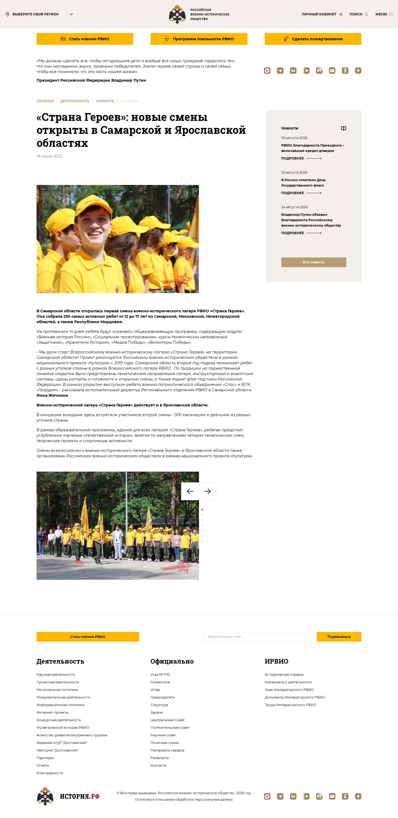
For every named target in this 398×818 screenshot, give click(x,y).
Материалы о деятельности (288, 682)
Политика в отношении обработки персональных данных (184, 799)
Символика (160, 682)
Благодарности (50, 773)
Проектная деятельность (58, 682)
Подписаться (339, 637)
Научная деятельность (56, 675)
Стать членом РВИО (87, 637)
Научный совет (163, 735)
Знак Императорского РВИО (289, 690)
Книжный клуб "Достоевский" (62, 743)
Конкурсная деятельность (59, 720)
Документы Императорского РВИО (295, 697)
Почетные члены (165, 743)
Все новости (314, 262)
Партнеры (45, 758)
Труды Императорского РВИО (290, 705)
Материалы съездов (167, 750)
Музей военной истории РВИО (63, 728)
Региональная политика (57, 690)
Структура (159, 705)
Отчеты (43, 765)
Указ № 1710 (160, 675)
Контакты (159, 765)
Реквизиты (160, 758)
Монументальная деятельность (63, 697)
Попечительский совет (170, 728)
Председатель (163, 697)
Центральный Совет (168, 720)
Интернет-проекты (52, 712)
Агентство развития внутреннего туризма (72, 735)
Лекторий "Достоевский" (58, 750)
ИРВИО (276, 661)
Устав (155, 690)
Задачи (157, 712)
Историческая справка (284, 675)
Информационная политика (60, 705)
